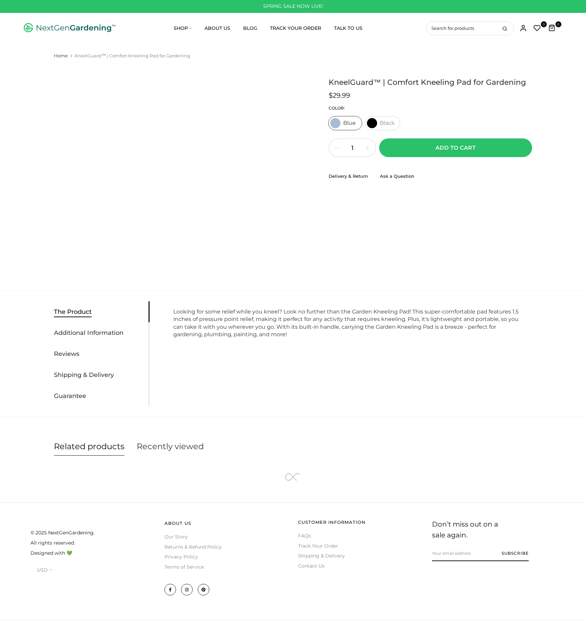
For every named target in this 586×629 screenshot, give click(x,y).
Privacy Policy (181, 557)
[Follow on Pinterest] (203, 589)
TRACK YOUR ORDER (295, 28)
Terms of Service (184, 567)
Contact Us (311, 566)
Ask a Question (397, 176)
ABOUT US (217, 28)
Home (61, 55)
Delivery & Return (348, 176)
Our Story (176, 537)
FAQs (304, 536)
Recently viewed (170, 446)
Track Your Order (318, 546)
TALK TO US (348, 28)
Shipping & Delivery (321, 556)
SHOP (181, 28)
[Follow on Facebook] (170, 589)
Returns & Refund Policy (193, 547)
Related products (89, 446)
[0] (537, 28)
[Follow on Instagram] (187, 589)
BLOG (250, 28)
